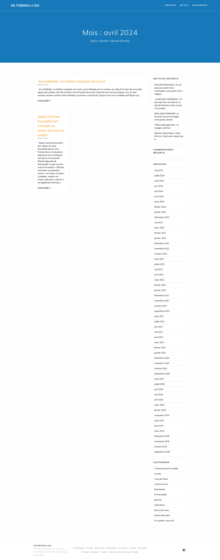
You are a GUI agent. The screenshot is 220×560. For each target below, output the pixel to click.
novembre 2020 (161, 363)
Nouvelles (142, 548)
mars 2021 (159, 342)
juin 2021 (158, 326)
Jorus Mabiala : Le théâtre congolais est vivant (71, 81)
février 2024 (160, 206)
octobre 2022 (160, 253)
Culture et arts (161, 484)
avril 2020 (158, 399)
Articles (184, 5)
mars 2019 (159, 431)
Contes (157, 473)
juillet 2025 (159, 175)
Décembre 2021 (161, 295)
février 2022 (160, 285)
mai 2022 (158, 269)
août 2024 (159, 180)
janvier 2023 (160, 238)
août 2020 (159, 378)
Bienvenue (170, 5)
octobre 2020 (160, 368)
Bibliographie (199, 5)
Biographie (112, 548)
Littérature (159, 505)
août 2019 (159, 420)
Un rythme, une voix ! (164, 520)
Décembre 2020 (161, 358)
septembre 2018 (162, 451)
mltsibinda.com (25, 5)
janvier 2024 (160, 212)
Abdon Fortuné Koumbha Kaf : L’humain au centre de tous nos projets (51, 126)
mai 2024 (158, 191)
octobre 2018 (160, 446)
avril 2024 (158, 196)
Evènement (159, 489)
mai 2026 (158, 170)
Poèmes (85, 552)
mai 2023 (158, 222)
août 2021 (159, 316)
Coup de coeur (161, 478)
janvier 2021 (160, 352)
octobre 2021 (160, 305)
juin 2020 (158, 389)
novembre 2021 (161, 300)
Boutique (123, 548)
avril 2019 (158, 425)
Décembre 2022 (161, 243)
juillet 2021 (159, 321)
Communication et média (166, 468)
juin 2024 (158, 186)
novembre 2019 (161, 415)
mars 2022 (159, 279)
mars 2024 (159, 201)
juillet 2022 (159, 264)
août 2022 (159, 259)
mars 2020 (159, 405)
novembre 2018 (161, 441)
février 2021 (160, 347)
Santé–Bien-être (162, 515)
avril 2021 (158, 337)
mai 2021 (158, 332)
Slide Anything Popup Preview (124, 552)
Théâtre (104, 552)
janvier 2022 (160, 290)
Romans (95, 552)
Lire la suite (43, 100)
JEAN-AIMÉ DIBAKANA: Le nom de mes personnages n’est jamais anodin (166, 116)
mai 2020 (158, 394)
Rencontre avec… (162, 510)
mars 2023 (159, 227)
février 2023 (160, 233)
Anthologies (78, 548)
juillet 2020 (159, 384)
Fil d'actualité (160, 494)
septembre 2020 (162, 373)
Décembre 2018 (161, 436)
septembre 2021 (162, 311)
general (158, 499)
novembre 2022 (161, 248)
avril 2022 (158, 274)
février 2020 (160, 410)
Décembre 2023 (161, 217)
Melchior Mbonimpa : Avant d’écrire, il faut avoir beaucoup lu (168, 136)
